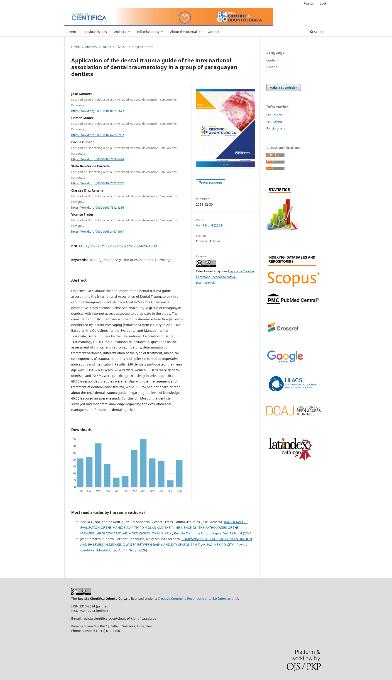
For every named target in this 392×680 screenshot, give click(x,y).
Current (70, 31)
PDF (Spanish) (212, 183)
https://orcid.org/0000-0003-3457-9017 (97, 231)
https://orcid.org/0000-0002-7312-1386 (97, 207)
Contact (213, 31)
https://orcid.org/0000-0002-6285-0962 (97, 135)
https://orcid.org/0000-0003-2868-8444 (97, 159)
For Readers (274, 115)
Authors (120, 31)
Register (309, 3)
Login (324, 3)
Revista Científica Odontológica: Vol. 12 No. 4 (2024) (213, 533)
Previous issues (95, 31)
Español (272, 67)
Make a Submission (284, 87)
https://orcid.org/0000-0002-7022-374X (97, 183)
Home (75, 47)
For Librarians (275, 128)
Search (318, 31)
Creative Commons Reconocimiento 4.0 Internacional (198, 598)
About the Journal (184, 31)
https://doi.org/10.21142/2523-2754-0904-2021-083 (118, 246)
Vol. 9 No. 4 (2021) (114, 47)
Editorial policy (148, 31)
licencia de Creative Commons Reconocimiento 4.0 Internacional (225, 277)
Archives (91, 47)
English (272, 60)
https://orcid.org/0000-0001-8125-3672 (97, 111)
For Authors (274, 121)
